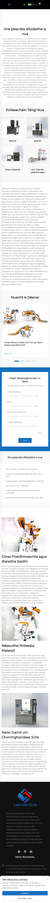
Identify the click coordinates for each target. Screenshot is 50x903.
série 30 (37, 141)
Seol (25, 440)
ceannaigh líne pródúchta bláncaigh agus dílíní (25, 498)
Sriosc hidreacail (12, 170)
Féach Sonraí (12, 127)
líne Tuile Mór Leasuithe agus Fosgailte (21, 469)
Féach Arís (8, 353)
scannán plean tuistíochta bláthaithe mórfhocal (25, 481)
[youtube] (19, 851)
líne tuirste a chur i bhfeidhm (17, 486)
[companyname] (9, 5)
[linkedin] (31, 851)
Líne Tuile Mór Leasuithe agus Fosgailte (37, 171)
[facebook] (25, 851)
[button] (16, 361)
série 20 (12, 141)
